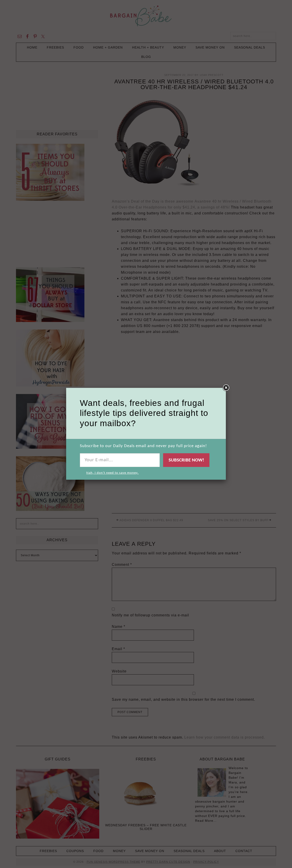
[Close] (226, 388)
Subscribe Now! (186, 460)
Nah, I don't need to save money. (112, 473)
